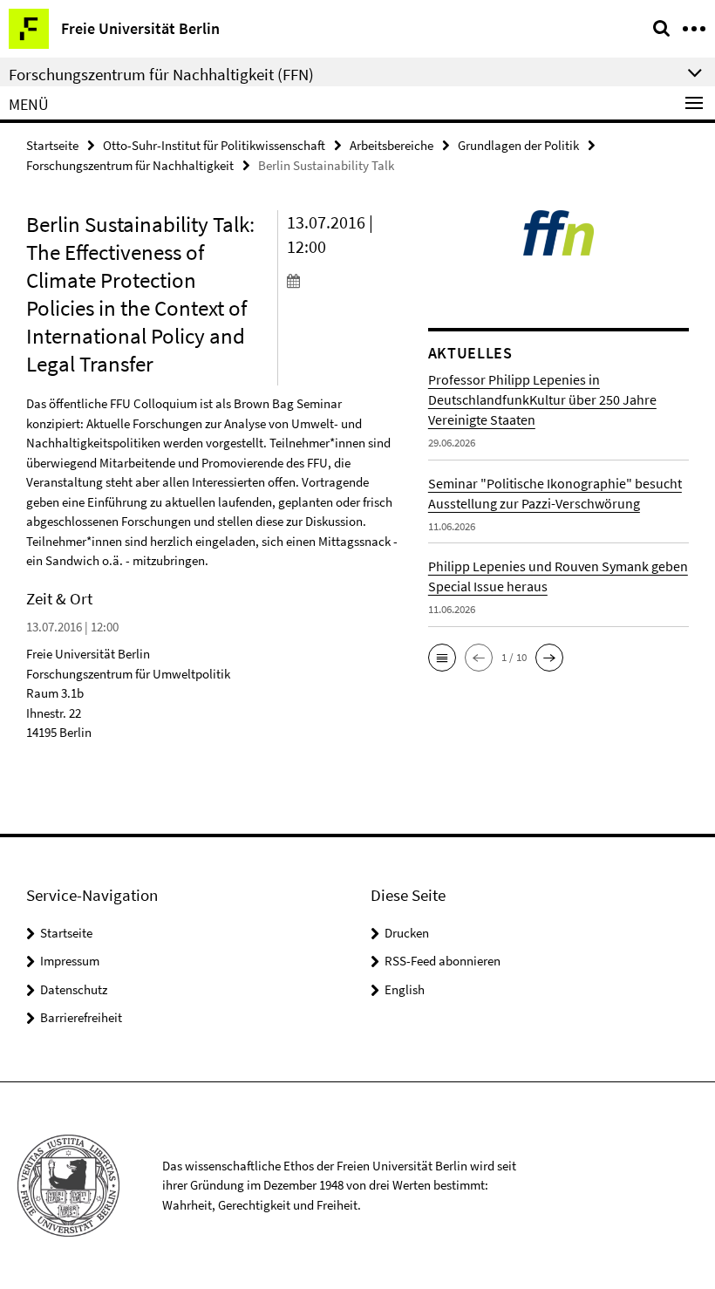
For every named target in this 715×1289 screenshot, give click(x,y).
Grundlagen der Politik (518, 145)
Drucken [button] (407, 932)
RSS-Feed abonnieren (442, 960)
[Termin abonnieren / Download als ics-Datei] (344, 280)
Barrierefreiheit (81, 1017)
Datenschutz (73, 989)
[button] (442, 657)
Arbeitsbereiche (391, 145)
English (405, 989)
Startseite (52, 145)
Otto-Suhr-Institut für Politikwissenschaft (214, 145)
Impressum (69, 960)
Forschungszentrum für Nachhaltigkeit (130, 165)
